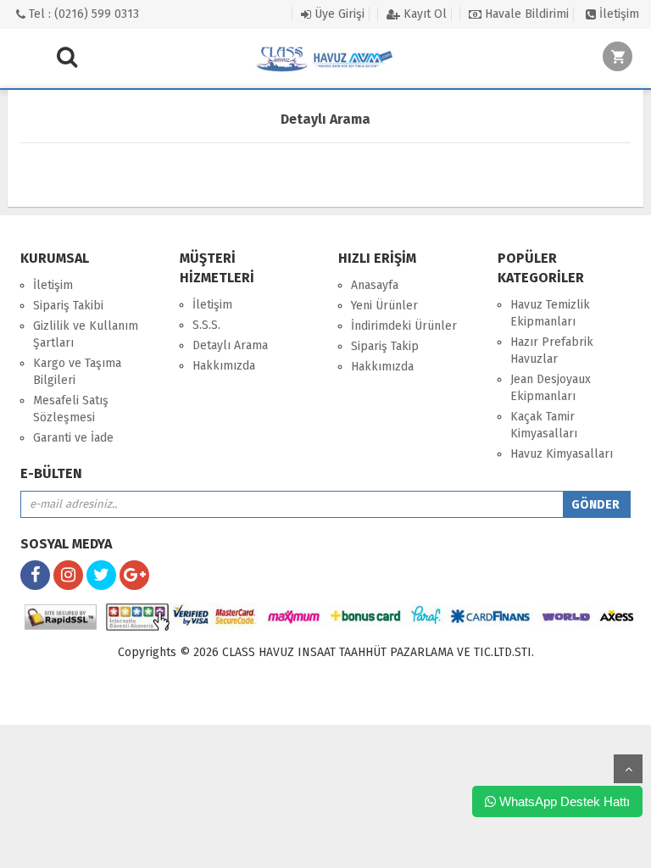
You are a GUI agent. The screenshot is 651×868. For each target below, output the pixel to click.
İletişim (617, 14)
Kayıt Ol (423, 14)
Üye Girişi (337, 14)
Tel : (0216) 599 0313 (82, 14)
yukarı (628, 768)
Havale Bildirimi (525, 14)
